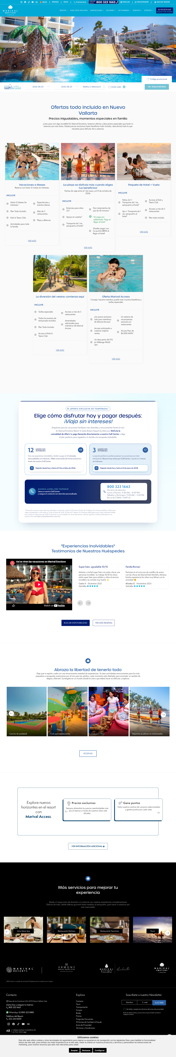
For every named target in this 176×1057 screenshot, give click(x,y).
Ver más (32, 240)
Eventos (137, 10)
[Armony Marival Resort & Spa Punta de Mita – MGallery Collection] (66, 967)
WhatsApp (21, 1012)
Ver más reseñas (103, 622)
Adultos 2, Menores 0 (92, 86)
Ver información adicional (87, 846)
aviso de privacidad (157, 1009)
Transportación (82, 1007)
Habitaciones (96, 10)
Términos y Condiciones (85, 1028)
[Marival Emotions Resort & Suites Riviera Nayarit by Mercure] (162, 967)
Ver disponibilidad (157, 86)
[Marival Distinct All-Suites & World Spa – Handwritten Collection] (114, 968)
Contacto (79, 1001)
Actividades (123, 10)
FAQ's (66, 2)
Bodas (78, 1013)
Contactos (81, 2)
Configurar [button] (100, 1050)
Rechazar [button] (86, 1050)
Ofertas (148, 10)
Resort (63, 10)
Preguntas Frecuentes (84, 1019)
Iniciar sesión (163, 2)
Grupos (79, 1010)
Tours (78, 1004)
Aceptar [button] (74, 1050)
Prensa (55, 2)
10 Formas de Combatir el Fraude (89, 1022)
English (126, 2)
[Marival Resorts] (19, 969)
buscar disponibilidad (75, 622)
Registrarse (143, 2)
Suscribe (159, 1002)
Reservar (164, 10)
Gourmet (110, 10)
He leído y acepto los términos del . (145, 1009)
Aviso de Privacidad (83, 1025)
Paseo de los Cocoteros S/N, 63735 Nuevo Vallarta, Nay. (27, 1001)
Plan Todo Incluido (79, 10)
